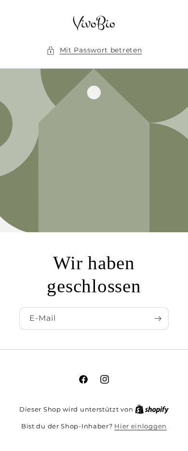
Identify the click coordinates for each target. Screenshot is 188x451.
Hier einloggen (140, 426)
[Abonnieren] (157, 318)
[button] (94, 50)
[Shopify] (152, 409)
